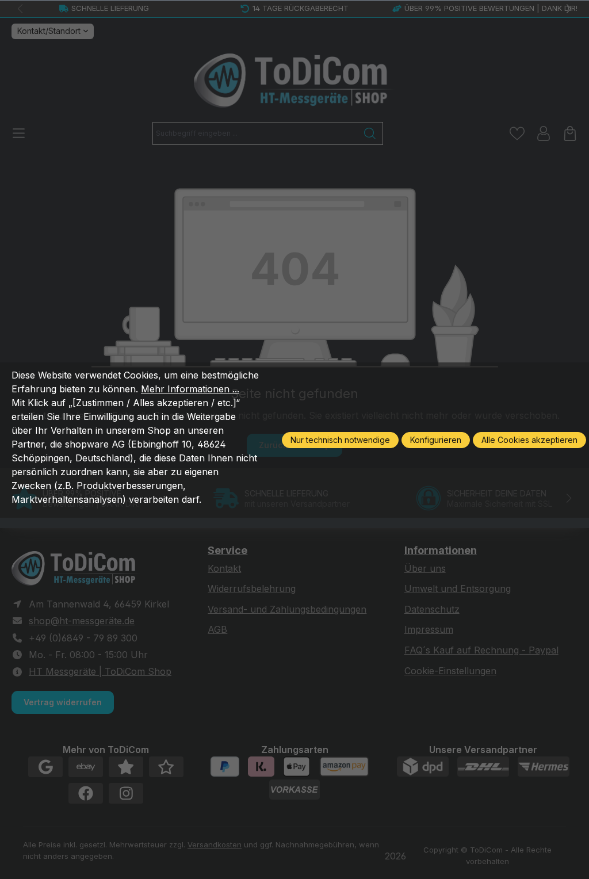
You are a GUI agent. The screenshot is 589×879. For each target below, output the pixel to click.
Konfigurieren (435, 440)
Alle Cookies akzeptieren (529, 440)
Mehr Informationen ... (190, 389)
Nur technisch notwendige (340, 440)
